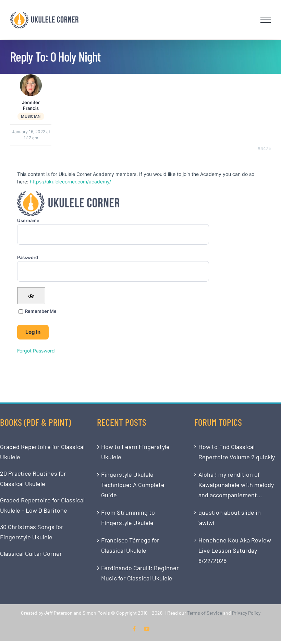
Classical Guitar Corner (31, 553)
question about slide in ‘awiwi (229, 517)
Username (28, 220)
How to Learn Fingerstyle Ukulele (135, 452)
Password (27, 257)
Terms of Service (204, 613)
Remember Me (40, 311)
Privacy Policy (246, 613)
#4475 (264, 148)
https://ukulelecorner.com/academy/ (70, 181)
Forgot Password (36, 351)
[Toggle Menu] (265, 20)
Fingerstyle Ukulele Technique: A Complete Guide (132, 485)
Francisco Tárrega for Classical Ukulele (130, 545)
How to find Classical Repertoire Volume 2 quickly (236, 452)
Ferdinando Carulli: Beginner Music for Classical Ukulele (140, 573)
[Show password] (31, 295)
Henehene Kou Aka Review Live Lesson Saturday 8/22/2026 (234, 550)
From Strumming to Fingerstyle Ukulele (128, 517)
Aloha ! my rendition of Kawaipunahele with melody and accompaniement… (236, 485)
